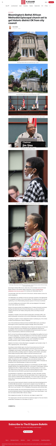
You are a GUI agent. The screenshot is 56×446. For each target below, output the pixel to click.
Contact (28, 440)
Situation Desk (37, 5)
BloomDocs (23, 440)
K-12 (42, 5)
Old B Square (10, 12)
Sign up (7, 440)
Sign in (46, 2)
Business (31, 5)
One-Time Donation (35, 440)
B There (46, 5)
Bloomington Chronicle (14, 440)
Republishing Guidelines (45, 440)
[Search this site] (2, 2)
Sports (20, 5)
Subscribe (51, 2)
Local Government (14, 5)
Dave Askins (15, 26)
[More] (50, 6)
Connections (25, 5)
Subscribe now (29, 431)
